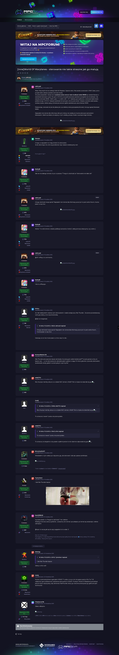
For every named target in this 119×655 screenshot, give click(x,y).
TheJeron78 (39, 602)
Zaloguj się (84, 12)
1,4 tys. (25, 590)
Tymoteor (39, 478)
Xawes (37, 138)
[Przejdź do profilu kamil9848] (24, 518)
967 (25, 530)
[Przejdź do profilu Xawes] (24, 142)
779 (25, 184)
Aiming (37, 552)
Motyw (68, 644)
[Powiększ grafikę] (93, 382)
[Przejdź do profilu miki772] (24, 381)
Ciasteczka (99, 644)
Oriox (37, 308)
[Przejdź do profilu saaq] (24, 578)
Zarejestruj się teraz (28, 59)
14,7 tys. (25, 616)
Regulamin (28, 19)
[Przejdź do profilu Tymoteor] (24, 481)
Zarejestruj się (97, 12)
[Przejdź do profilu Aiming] (24, 555)
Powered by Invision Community (25, 646)
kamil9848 (39, 515)
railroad (38, 86)
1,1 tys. (25, 466)
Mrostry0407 (40, 451)
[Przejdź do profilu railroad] (18, 78)
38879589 (27, 155)
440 (25, 492)
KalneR (37, 169)
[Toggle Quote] (38, 326)
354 (25, 369)
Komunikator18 (41, 355)
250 (25, 392)
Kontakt (92, 644)
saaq (37, 575)
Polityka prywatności (81, 644)
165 (25, 323)
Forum (19, 19)
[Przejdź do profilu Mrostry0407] (24, 454)
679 (25, 101)
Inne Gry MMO (37, 79)
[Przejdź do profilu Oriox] (24, 312)
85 (25, 153)
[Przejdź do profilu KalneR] (24, 172)
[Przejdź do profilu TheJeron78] (24, 605)
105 (25, 566)
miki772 (38, 377)
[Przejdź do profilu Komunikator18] (24, 358)
